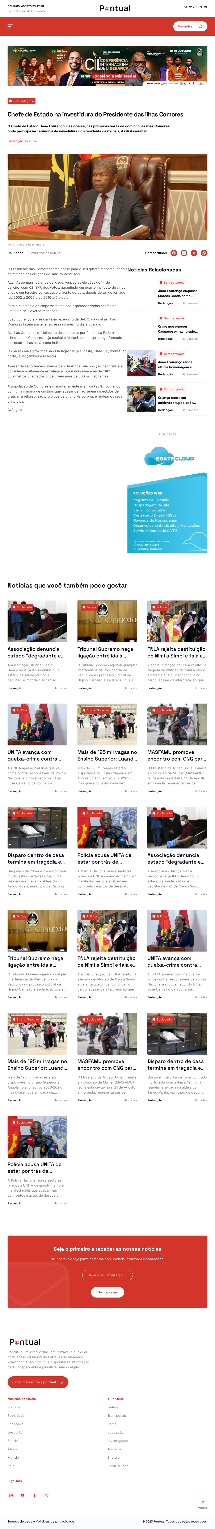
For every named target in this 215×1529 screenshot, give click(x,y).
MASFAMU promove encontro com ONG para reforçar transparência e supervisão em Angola (177, 762)
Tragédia (114, 1449)
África (12, 1449)
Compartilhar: (156, 253)
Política (14, 1407)
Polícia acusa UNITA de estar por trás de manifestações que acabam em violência (104, 865)
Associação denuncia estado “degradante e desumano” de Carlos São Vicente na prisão (34, 659)
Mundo (13, 1457)
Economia (16, 1424)
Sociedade (16, 1415)
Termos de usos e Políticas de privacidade (41, 1521)
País (11, 1466)
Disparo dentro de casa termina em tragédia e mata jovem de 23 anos (36, 862)
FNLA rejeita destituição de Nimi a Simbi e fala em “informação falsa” (177, 656)
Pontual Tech (118, 1466)
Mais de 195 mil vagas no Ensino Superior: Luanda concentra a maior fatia (107, 759)
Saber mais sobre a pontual (34, 1382)
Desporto (15, 1432)
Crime (112, 1424)
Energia (113, 1457)
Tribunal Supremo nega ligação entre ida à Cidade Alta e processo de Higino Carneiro (105, 659)
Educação (116, 1432)
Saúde (13, 1441)
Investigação (118, 1441)
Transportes (117, 1415)
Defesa (113, 1407)
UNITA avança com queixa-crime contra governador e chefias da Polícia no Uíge (37, 762)
